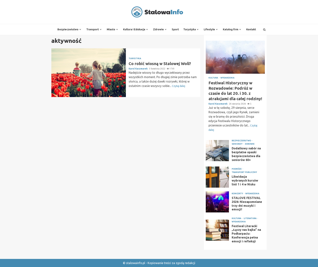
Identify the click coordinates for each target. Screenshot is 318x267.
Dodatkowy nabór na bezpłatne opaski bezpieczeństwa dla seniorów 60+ (217, 150)
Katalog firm (230, 29)
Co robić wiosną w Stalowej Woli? (88, 72)
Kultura (214, 78)
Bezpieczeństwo (67, 29)
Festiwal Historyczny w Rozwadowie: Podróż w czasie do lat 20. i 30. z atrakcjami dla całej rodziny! (235, 57)
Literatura (250, 218)
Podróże (237, 169)
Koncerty (237, 194)
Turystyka (189, 29)
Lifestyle (209, 29)
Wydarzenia (227, 78)
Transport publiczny (244, 172)
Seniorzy (237, 144)
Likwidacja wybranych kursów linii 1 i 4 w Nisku (217, 177)
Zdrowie (158, 29)
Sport (175, 29)
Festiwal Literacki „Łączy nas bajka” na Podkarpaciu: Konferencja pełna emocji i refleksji (217, 230)
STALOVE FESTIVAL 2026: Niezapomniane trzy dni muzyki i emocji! (217, 201)
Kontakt (251, 29)
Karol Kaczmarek (138, 68)
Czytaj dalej (178, 86)
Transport (92, 29)
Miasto (111, 29)
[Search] (264, 29)
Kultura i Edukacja (134, 29)
